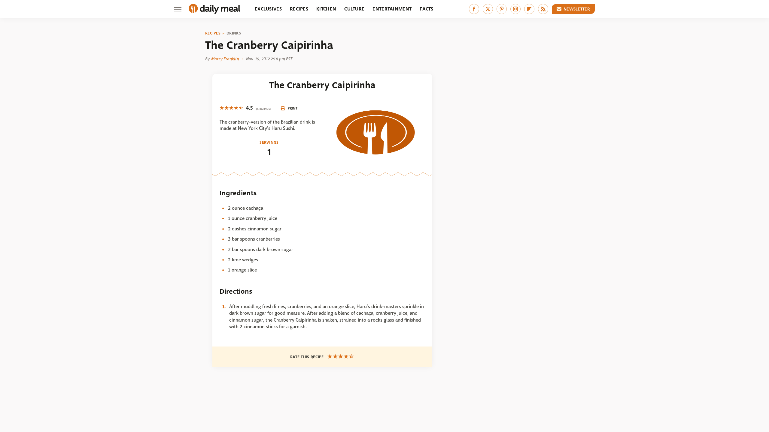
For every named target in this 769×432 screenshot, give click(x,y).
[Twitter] (488, 9)
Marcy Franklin (225, 59)
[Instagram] (515, 9)
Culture (354, 8)
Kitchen (326, 8)
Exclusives (268, 8)
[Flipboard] (529, 9)
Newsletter (577, 9)
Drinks (233, 33)
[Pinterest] (502, 9)
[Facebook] (474, 9)
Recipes (299, 8)
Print (292, 108)
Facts (426, 8)
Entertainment (392, 8)
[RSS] (543, 9)
